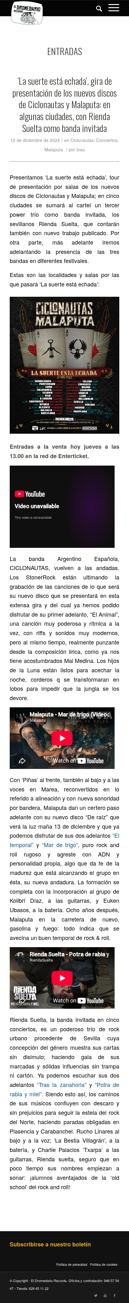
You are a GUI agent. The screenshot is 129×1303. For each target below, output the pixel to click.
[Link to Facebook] (114, 1295)
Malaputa (53, 149)
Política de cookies (103, 1264)
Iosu (80, 149)
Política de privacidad (71, 1264)
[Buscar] (96, 8)
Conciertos (106, 140)
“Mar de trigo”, (61, 845)
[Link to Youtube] (105, 1295)
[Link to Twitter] (96, 1295)
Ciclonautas (82, 140)
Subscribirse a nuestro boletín (50, 1244)
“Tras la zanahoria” (61, 1084)
